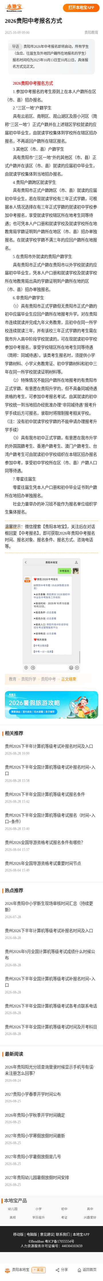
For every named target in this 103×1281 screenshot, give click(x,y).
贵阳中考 (48, 679)
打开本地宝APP (81, 7)
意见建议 (47, 1235)
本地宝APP (81, 1235)
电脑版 (32, 1235)
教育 (12, 679)
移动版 (18, 1235)
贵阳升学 (28, 679)
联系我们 (63, 1235)
